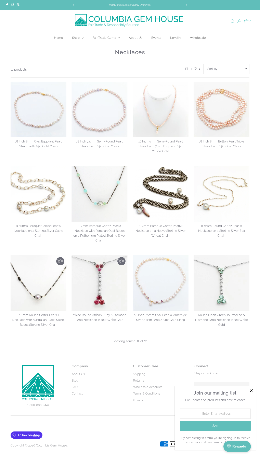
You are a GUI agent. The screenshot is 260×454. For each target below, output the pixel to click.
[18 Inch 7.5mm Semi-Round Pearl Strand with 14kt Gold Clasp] (99, 109)
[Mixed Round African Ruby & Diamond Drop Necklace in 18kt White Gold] (99, 283)
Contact (77, 393)
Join (215, 425)
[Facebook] (7, 5)
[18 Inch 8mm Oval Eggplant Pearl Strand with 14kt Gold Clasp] (38, 109)
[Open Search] (232, 21)
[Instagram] (12, 5)
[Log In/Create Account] (239, 21)
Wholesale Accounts (147, 387)
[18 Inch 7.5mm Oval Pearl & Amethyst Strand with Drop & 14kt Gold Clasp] (160, 283)
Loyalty (175, 37)
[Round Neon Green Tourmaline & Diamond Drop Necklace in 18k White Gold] (221, 283)
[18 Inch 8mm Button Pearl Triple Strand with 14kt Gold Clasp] (221, 109)
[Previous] (73, 5)
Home (58, 37)
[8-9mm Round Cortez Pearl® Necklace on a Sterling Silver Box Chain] (221, 194)
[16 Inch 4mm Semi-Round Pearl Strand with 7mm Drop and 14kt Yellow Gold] (160, 109)
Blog (75, 380)
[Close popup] (251, 390)
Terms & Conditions (146, 393)
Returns (138, 380)
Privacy (138, 400)
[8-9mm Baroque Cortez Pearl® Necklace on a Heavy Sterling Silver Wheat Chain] (160, 194)
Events (156, 37)
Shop (76, 37)
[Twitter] (18, 5)
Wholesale (198, 37)
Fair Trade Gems (104, 37)
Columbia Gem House (51, 445)
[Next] (186, 5)
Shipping (139, 374)
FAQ (75, 387)
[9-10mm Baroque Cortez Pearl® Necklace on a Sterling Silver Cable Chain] (38, 194)
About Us (135, 37)
